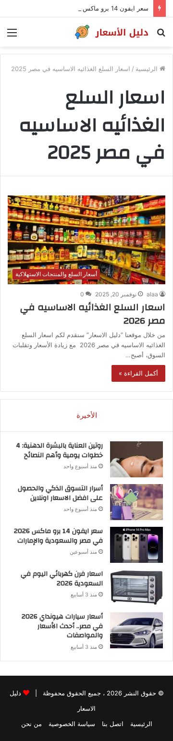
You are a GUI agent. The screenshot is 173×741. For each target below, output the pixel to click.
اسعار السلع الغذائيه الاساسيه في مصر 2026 (92, 313)
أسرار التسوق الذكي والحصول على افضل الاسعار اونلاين (60, 493)
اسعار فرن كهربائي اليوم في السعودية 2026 (62, 579)
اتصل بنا (113, 724)
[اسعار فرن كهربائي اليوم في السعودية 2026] (136, 588)
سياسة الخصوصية (72, 724)
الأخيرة (86, 415)
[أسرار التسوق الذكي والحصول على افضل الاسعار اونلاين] (136, 502)
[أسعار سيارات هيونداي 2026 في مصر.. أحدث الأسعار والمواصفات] (136, 630)
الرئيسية (148, 69)
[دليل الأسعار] (110, 32)
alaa (152, 294)
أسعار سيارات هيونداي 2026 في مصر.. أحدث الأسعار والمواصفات (62, 626)
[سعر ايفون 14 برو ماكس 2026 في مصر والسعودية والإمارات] (136, 545)
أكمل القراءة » (138, 373)
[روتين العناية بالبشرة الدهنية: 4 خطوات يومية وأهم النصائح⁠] (136, 459)
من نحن (31, 724)
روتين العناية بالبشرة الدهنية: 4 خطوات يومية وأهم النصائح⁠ (59, 450)
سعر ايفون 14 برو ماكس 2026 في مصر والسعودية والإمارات (58, 536)
